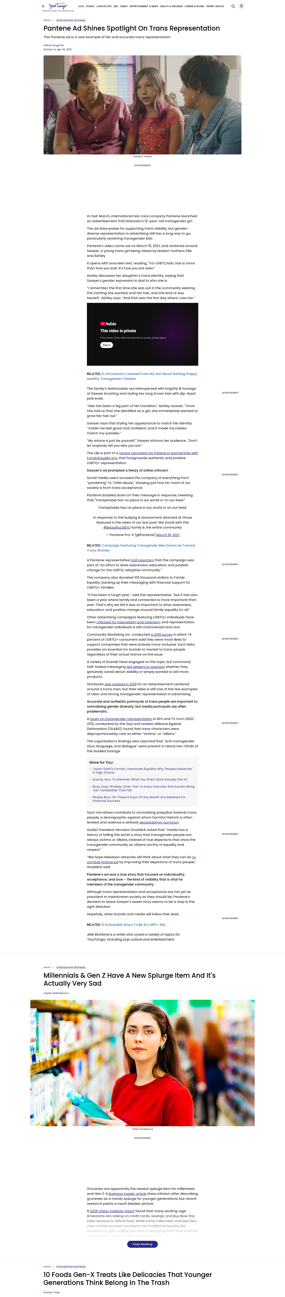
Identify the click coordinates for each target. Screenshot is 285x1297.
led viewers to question (146, 666)
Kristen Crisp (52, 1292)
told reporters (142, 560)
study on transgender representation (121, 719)
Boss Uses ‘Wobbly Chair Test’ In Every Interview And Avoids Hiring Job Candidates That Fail (144, 788)
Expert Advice (215, 6)
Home (47, 20)
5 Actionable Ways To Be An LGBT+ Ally (134, 924)
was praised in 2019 (121, 684)
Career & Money (195, 6)
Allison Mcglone (54, 45)
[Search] (232, 5)
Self (115, 6)
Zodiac (90, 6)
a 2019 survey (162, 634)
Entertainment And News (71, 20)
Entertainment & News (144, 6)
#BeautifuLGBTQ (117, 527)
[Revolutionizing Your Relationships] (58, 6)
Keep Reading (142, 1244)
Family (124, 6)
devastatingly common (159, 822)
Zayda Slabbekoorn (56, 993)
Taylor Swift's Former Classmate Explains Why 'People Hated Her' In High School (143, 770)
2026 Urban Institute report (112, 1211)
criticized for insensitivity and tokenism (128, 622)
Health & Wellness (171, 6)
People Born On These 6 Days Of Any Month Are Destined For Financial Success (139, 799)
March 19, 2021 (167, 535)
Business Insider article (127, 1193)
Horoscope (104, 6)
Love (81, 6)
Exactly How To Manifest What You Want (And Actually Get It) (140, 779)
